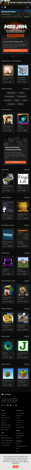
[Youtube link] (8, 405)
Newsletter (18, 420)
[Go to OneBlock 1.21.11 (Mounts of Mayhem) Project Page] (23, 377)
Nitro (17, 450)
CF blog (18, 417)
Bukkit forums (19, 425)
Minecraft (3, 415)
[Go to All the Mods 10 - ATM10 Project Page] (8, 321)
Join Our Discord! (20, 413)
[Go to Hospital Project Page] (23, 266)
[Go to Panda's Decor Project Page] (23, 74)
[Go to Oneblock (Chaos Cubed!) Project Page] (8, 377)
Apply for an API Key (6, 442)
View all (27, 169)
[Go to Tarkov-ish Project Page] (8, 210)
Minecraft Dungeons (6, 427)
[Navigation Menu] (2, 7)
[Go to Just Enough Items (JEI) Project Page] (23, 349)
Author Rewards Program (7, 440)
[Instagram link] (2, 405)
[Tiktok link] (5, 405)
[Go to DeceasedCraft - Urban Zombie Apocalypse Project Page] (23, 321)
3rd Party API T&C (5, 445)
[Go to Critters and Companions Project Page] (8, 122)
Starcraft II (3, 422)
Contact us (18, 438)
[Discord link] (10, 405)
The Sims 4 (3, 420)
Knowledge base (20, 433)
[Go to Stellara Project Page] (23, 122)
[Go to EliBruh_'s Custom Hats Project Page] (8, 238)
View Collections (15, 162)
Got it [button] (15, 466)
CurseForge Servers (20, 427)
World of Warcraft (5, 417)
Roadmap (18, 422)
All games (3, 413)
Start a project (4, 435)
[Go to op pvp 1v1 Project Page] (8, 266)
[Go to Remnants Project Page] (23, 238)
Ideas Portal (19, 415)
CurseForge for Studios (21, 446)
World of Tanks (4, 429)
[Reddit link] (16, 405)
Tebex (17, 448)
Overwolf (18, 443)
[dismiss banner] (29, 2)
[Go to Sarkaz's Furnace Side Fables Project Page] (8, 182)
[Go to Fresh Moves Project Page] (23, 294)
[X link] (13, 405)
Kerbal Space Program (6, 425)
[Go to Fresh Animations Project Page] (8, 294)
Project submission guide (6, 438)
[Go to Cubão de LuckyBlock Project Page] (23, 210)
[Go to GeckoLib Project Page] (8, 349)
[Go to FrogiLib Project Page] (23, 182)
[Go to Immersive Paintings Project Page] (8, 74)
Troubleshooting (20, 435)
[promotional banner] (15, 2)
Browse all (26, 88)
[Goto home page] (5, 7)
